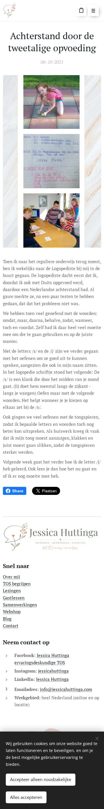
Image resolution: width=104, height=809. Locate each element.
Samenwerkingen (20, 604)
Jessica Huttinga (52, 679)
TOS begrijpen (17, 583)
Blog (7, 619)
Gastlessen (14, 598)
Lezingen (12, 590)
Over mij (11, 577)
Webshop (12, 611)
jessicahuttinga (53, 671)
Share (17, 491)
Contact (10, 625)
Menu (93, 10)
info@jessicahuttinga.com (66, 689)
